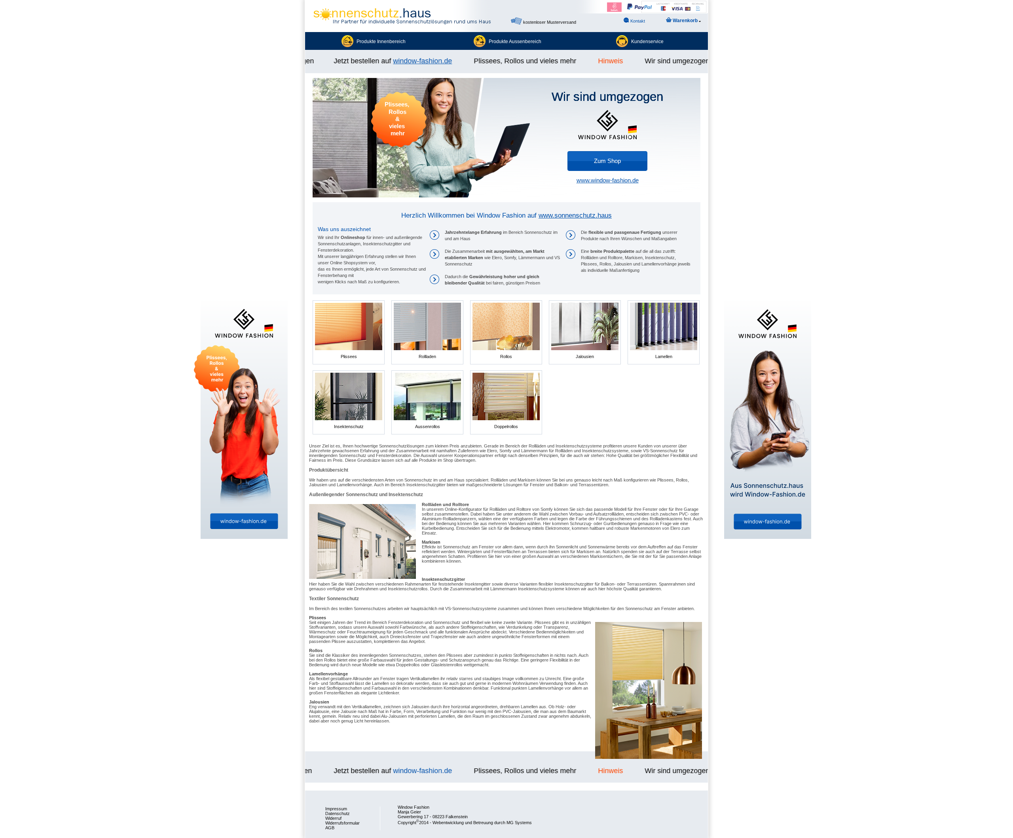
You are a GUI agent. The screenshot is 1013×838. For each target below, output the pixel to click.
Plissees (349, 356)
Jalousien (585, 356)
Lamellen (663, 356)
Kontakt (637, 21)
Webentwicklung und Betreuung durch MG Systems (482, 822)
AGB (329, 827)
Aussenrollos (427, 426)
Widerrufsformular (342, 823)
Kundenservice (647, 41)
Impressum (336, 808)
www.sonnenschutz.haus (575, 215)
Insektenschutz (349, 426)
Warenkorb (685, 20)
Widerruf (333, 818)
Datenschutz (337, 813)
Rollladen (427, 356)
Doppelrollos (506, 426)
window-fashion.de (408, 61)
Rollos (506, 356)
